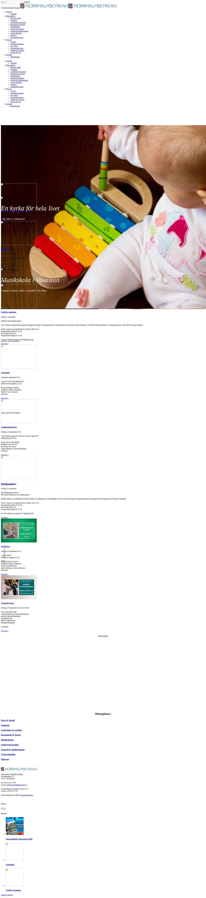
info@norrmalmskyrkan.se (17, 785)
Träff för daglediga (13, 890)
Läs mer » (4, 220)
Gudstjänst (10, 865)
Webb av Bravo (7, 895)
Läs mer (103, 660)
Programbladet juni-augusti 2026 (19, 839)
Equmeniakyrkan (26, 795)
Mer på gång (103, 636)
